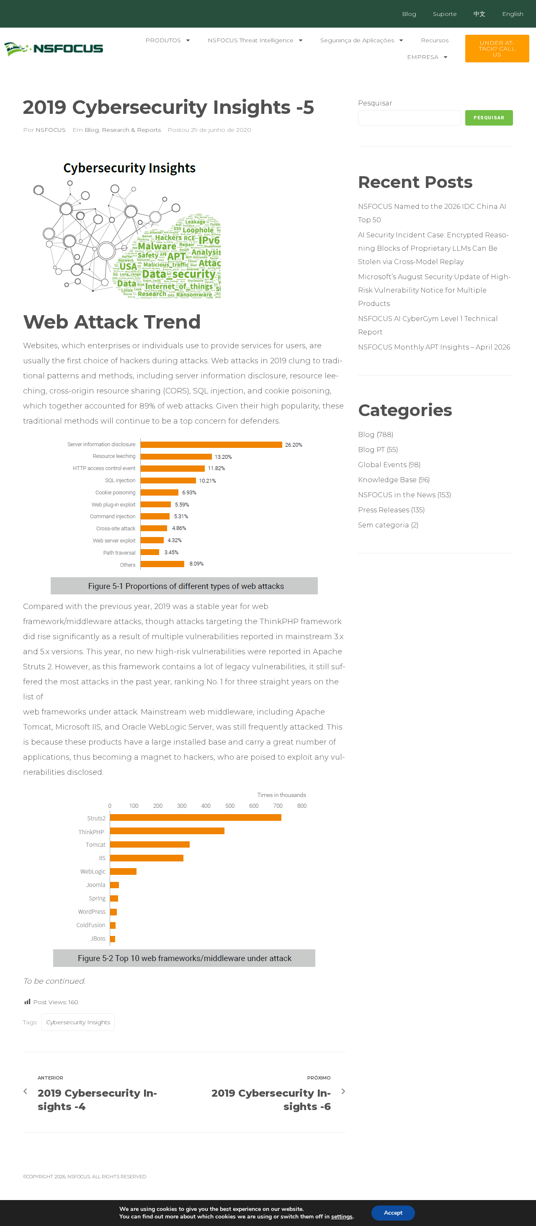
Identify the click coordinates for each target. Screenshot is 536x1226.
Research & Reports (131, 130)
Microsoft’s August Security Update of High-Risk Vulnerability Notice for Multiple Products (434, 290)
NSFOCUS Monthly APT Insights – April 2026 (434, 347)
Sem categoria (383, 525)
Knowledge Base (387, 480)
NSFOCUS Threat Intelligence (251, 40)
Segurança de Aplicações (357, 40)
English (512, 14)
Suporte (445, 14)
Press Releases (383, 510)
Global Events (382, 465)
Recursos (434, 40)
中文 (479, 14)
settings (342, 1217)
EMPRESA (422, 57)
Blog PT (371, 450)
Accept (393, 1213)
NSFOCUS (51, 130)
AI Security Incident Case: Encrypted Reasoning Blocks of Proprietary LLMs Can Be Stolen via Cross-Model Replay (433, 248)
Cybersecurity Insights (78, 1022)
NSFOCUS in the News (397, 495)
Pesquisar (375, 103)
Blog (409, 14)
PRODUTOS (163, 40)
